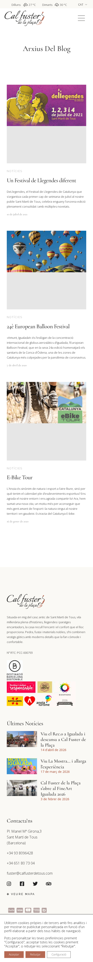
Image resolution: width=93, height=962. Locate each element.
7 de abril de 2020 (17, 365)
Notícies (14, 171)
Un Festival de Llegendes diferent (41, 180)
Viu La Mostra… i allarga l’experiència (63, 763)
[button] (81, 18)
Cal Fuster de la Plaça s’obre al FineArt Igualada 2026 (61, 788)
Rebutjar (35, 954)
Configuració (58, 954)
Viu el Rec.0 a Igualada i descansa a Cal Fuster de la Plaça (63, 739)
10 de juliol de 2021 (17, 214)
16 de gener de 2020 (17, 521)
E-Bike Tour (20, 477)
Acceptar (14, 954)
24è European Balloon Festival (38, 326)
